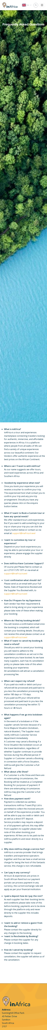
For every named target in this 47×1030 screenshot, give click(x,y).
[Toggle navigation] (42, 5)
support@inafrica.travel (23, 533)
